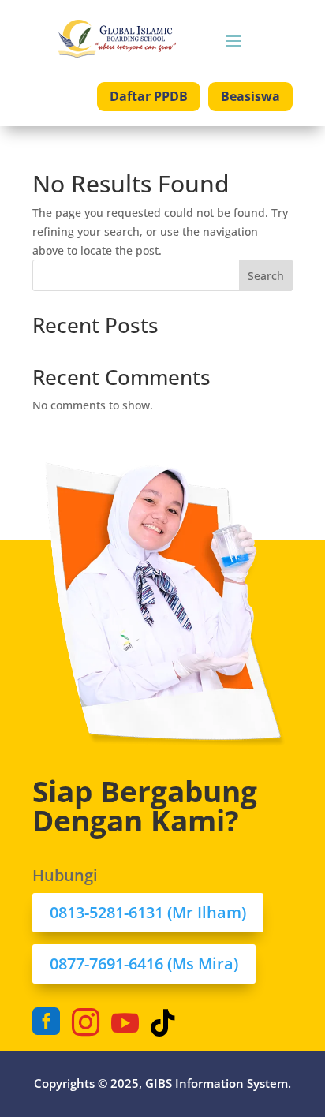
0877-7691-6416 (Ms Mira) (144, 963)
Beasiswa (250, 96)
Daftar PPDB (149, 96)
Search (266, 275)
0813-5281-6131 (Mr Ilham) (148, 912)
